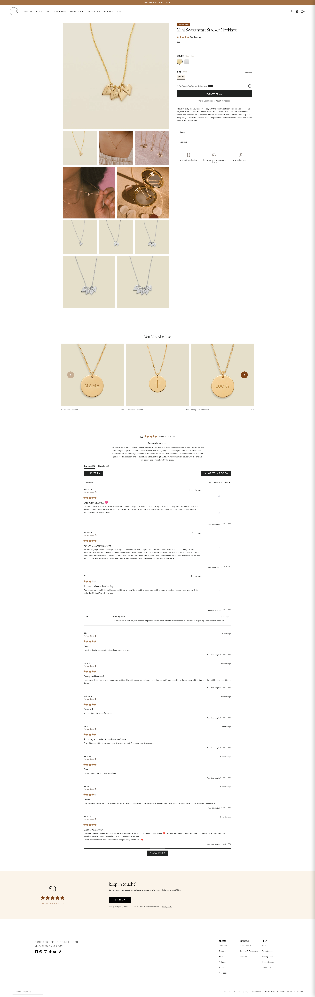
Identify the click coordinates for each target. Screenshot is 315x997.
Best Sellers (42, 11)
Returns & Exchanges (249, 951)
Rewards (108, 11)
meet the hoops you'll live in (157, 3)
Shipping (243, 956)
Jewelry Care (267, 956)
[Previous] (70, 374)
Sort (210, 482)
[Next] (244, 374)
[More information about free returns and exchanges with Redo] (250, 86)
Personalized (59, 11)
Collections (94, 11)
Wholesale (223, 973)
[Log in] (297, 11)
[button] (219, 496)
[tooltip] (166, 443)
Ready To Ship (77, 11)
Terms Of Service (286, 991)
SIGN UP (120, 900)
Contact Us (266, 967)
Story (120, 11)
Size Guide (248, 72)
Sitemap (300, 991)
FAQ (264, 946)
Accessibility (256, 991)
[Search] (292, 11)
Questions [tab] (103, 467)
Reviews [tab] (89, 467)
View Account (246, 946)
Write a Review (219, 474)
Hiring (221, 967)
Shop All (28, 11)
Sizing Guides (267, 951)
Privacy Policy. (167, 907)
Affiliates (222, 962)
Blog (221, 956)
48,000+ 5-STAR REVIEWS (52, 903)
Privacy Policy (270, 991)
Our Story (223, 946)
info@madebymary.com (174, 621)
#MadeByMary (268, 962)
